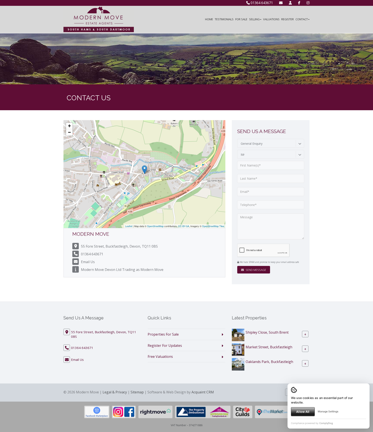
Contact (302, 19)
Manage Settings (328, 411)
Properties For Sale (163, 334)
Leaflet (128, 226)
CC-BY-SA (183, 226)
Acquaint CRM (202, 392)
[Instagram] (308, 2)
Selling (254, 19)
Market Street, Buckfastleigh (269, 346)
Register (287, 19)
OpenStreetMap (155, 226)
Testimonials (224, 19)
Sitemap (137, 392)
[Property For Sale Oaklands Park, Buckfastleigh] (238, 363)
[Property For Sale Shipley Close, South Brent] (238, 334)
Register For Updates (165, 345)
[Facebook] (299, 2)
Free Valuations (160, 356)
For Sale (241, 19)
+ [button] (69, 126)
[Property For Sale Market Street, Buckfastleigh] (238, 349)
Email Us (88, 261)
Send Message (255, 270)
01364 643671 (261, 2)
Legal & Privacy (115, 392)
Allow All (302, 411)
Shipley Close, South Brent (267, 332)
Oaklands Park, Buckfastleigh (269, 361)
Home (209, 19)
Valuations (271, 19)
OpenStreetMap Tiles (213, 226)
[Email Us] (281, 2)
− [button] (69, 132)
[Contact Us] (290, 2)
